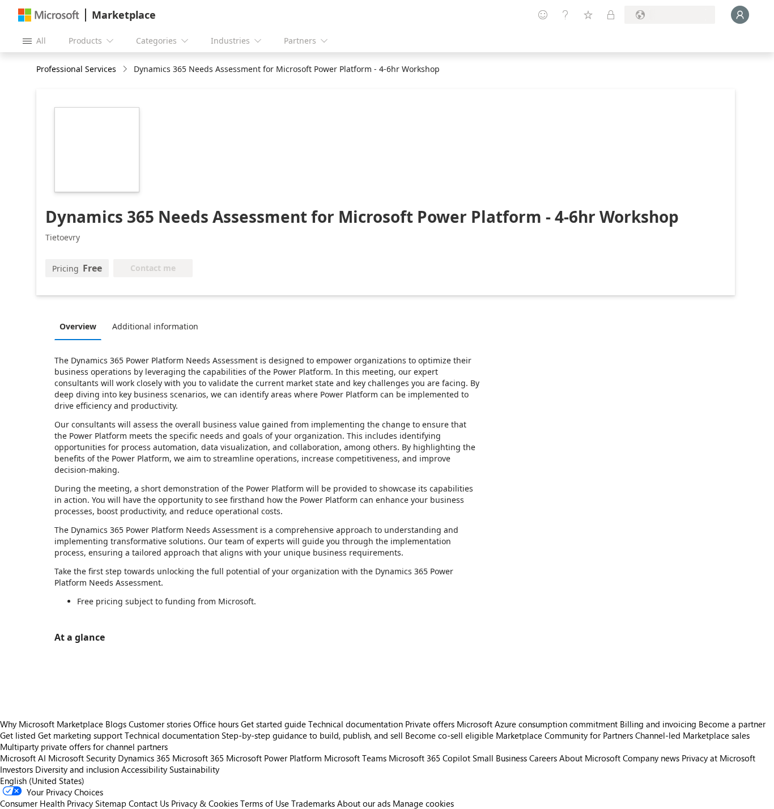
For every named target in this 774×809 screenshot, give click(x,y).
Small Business (500, 758)
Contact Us (149, 803)
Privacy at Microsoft (718, 758)
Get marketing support (80, 735)
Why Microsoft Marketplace (51, 724)
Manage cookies (423, 803)
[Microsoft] (48, 15)
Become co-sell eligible (449, 735)
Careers (543, 758)
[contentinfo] (126, 69)
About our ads (363, 803)
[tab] (80, 326)
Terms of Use (264, 803)
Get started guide (273, 724)
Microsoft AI (23, 758)
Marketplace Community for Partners (564, 735)
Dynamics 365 (144, 758)
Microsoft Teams (355, 758)
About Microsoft (589, 758)
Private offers (429, 724)
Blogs (115, 724)
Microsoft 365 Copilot (429, 758)
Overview (77, 326)
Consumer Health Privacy (46, 803)
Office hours (216, 724)
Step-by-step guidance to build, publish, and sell (312, 735)
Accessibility (144, 769)
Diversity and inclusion (77, 769)
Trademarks (313, 803)
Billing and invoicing (658, 724)
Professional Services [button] (76, 68)
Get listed (18, 735)
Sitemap (110, 803)
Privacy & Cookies (204, 803)
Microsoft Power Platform (274, 758)
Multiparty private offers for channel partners (84, 746)
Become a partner (732, 724)
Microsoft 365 (198, 758)
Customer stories (160, 724)
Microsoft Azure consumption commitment (538, 724)
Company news (651, 758)
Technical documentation (355, 724)
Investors (16, 769)
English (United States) (42, 780)
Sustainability (194, 769)
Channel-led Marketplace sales (692, 735)
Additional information (155, 326)
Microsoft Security (82, 758)
